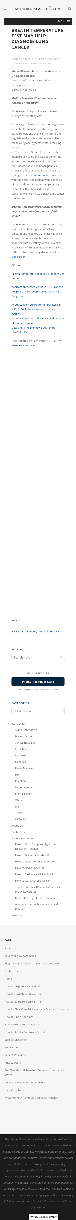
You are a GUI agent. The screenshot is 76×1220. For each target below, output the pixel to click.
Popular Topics (20, 724)
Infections (21, 781)
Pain (17, 806)
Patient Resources (22, 838)
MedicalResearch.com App (38, 681)
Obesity (20, 800)
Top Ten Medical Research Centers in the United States (34, 1072)
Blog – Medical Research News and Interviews (32, 963)
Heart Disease (24, 768)
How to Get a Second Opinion (33, 880)
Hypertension (23, 787)
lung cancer (43, 175)
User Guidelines (14, 1090)
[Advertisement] (38, 483)
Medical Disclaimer (15, 1039)
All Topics (21, 819)
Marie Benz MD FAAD (38, 63)
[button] (61, 21)
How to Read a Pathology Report (35, 861)
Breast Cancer (23, 736)
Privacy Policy (12, 1062)
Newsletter (11, 1047)
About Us (17, 825)
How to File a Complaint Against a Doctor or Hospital (36, 1009)
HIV (17, 774)
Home (8, 978)
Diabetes (20, 755)
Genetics (20, 761)
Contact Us (18, 832)
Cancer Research (25, 742)
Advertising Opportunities (20, 956)
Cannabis (20, 749)
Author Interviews (26, 730)
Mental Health (23, 793)
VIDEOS (16, 915)
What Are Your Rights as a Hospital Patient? (31, 1097)
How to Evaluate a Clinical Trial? (34, 874)
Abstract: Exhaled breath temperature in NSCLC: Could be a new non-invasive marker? (36, 309)
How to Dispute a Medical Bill (33, 855)
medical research (49, 631)
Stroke (19, 813)
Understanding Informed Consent (35, 898)
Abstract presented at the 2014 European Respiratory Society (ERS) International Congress (37, 291)
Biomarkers (44, 58)
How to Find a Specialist (29, 868)
